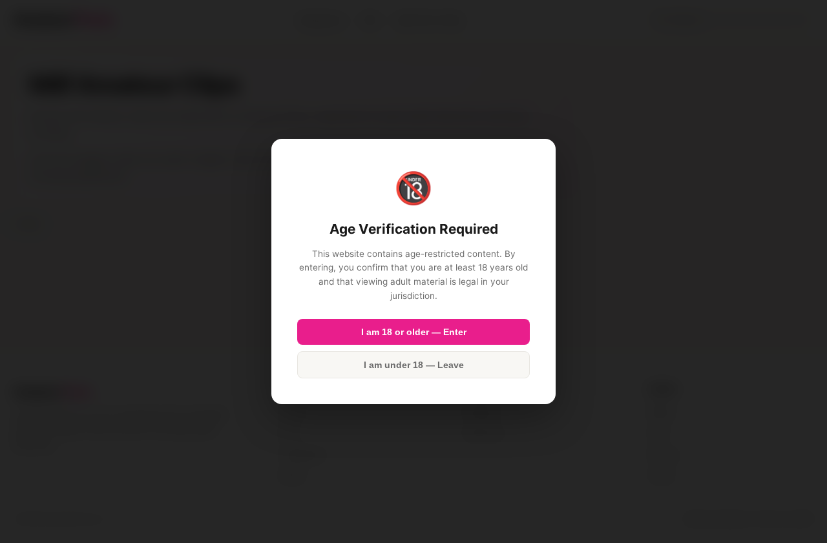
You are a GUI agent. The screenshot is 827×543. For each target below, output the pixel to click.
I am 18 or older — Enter (413, 332)
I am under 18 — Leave (414, 365)
